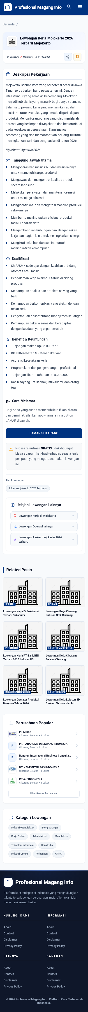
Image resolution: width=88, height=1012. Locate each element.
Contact (9, 933)
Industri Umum (19, 853)
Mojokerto (27, 56)
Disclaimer (10, 939)
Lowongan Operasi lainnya (44, 526)
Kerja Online (18, 836)
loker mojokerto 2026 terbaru (27, 488)
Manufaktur (61, 836)
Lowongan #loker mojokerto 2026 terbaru (44, 540)
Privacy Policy (13, 946)
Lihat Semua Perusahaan (44, 793)
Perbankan (42, 853)
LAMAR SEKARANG (44, 433)
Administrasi (40, 836)
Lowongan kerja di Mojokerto (44, 515)
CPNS (58, 853)
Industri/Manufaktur (22, 827)
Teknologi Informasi (22, 845)
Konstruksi (47, 845)
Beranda (9, 24)
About (7, 927)
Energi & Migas (50, 827)
